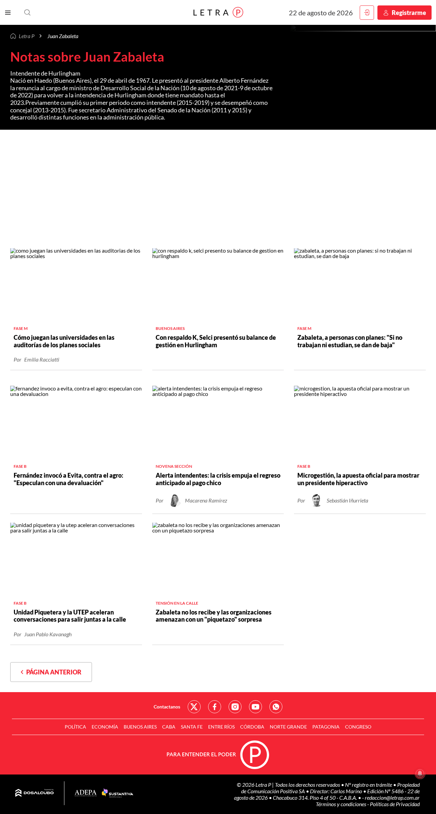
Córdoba (252, 727)
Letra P (26, 36)
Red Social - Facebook (214, 707)
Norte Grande (288, 727)
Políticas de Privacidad (395, 804)
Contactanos (167, 706)
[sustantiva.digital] (117, 793)
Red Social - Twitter (194, 707)
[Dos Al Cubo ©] (34, 793)
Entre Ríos (221, 727)
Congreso (358, 727)
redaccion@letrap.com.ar (392, 797)
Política (75, 727)
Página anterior (52, 672)
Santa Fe (192, 727)
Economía (105, 727)
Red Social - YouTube (255, 707)
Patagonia (326, 727)
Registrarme (409, 12)
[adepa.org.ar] (86, 793)
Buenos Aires (140, 727)
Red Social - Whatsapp (276, 707)
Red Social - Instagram (235, 707)
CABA (168, 727)
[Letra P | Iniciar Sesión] (367, 12)
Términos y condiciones (341, 804)
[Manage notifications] (420, 773)
